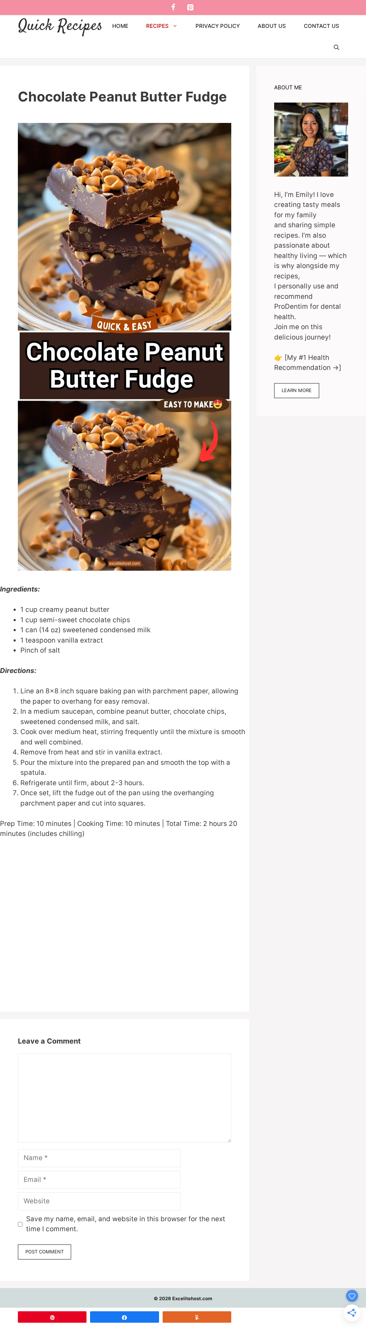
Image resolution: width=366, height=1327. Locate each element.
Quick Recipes (60, 26)
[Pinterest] (190, 7)
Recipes (157, 26)
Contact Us (321, 26)
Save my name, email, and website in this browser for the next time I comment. (125, 1224)
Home (120, 26)
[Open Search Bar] (336, 47)
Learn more (297, 390)
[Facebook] (173, 7)
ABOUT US (272, 26)
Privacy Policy (218, 26)
